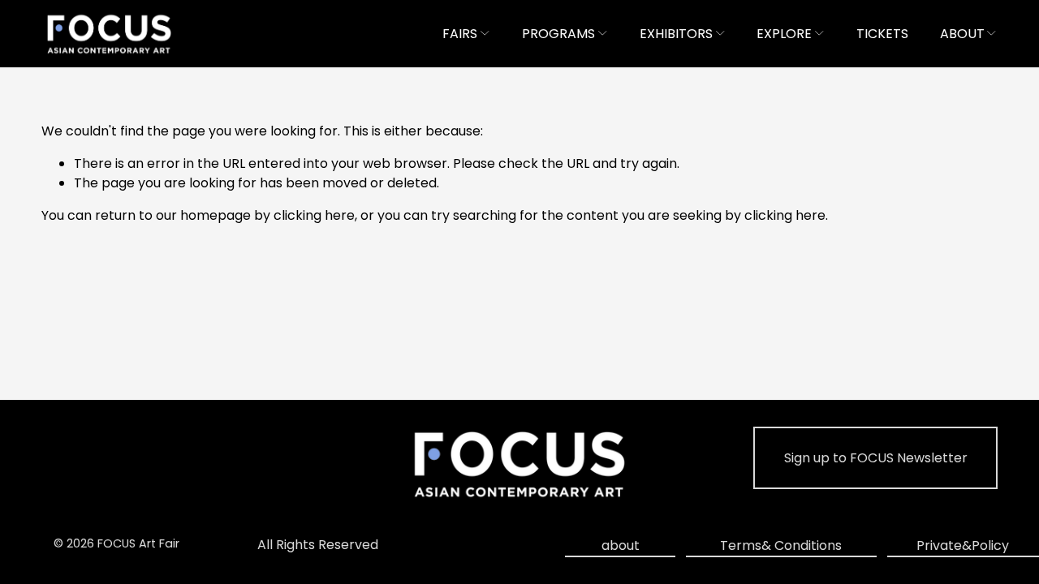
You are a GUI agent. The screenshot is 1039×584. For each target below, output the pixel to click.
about (620, 545)
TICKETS (882, 33)
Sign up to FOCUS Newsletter (876, 458)
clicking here (314, 215)
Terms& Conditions (781, 545)
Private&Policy (962, 545)
